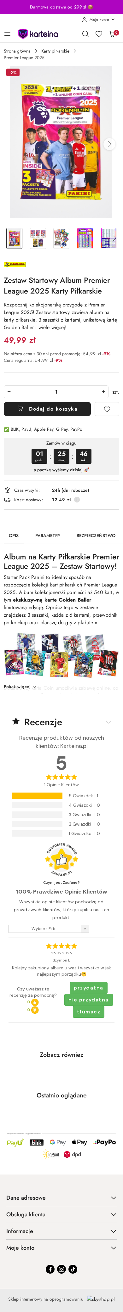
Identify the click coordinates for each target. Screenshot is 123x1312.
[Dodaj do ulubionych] (107, 409)
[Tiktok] (72, 1269)
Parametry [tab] (47, 535)
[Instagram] (61, 1269)
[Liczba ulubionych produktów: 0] (98, 34)
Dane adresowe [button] (26, 1198)
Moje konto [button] (20, 1248)
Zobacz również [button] (62, 1054)
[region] (61, 456)
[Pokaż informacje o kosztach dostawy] (76, 499)
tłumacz (89, 1011)
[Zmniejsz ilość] (9, 392)
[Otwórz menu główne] (7, 33)
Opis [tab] (14, 535)
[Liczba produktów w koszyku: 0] (111, 34)
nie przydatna (88, 999)
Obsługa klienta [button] (25, 1214)
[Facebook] (50, 1269)
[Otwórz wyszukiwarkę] (85, 34)
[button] (109, 144)
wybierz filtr (44, 928)
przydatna (88, 987)
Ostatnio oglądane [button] (62, 1095)
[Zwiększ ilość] (103, 392)
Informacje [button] (19, 1231)
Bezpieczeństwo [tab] (96, 535)
